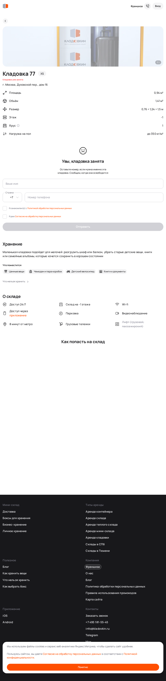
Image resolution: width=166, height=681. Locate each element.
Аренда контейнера (99, 511)
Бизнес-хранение (15, 524)
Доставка (9, 511)
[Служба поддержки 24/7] (147, 6)
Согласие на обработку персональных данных (38, 216)
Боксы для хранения (16, 518)
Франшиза (137, 6)
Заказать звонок (97, 615)
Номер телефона (39, 197)
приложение (18, 315)
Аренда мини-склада (100, 531)
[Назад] (5, 21)
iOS (5, 615)
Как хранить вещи (15, 573)
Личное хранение (15, 531)
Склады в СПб (95, 544)
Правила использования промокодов (111, 593)
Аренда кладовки (97, 537)
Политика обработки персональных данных (115, 586)
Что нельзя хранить (16, 580)
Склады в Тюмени (98, 551)
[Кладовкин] (5, 6)
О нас (89, 573)
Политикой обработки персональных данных (49, 208)
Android (8, 622)
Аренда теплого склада (102, 524)
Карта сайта (94, 599)
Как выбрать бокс (15, 586)
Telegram (92, 635)
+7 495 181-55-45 (97, 622)
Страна (9, 192)
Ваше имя (12, 183)
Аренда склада (96, 518)
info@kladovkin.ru (97, 628)
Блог (6, 567)
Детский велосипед (82, 271)
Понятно (83, 667)
